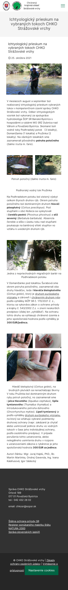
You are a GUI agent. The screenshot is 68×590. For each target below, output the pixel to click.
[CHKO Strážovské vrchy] (21, 5)
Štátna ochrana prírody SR (23, 521)
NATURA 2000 (16, 528)
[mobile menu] (63, 5)
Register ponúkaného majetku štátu (29, 524)
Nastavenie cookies (42, 570)
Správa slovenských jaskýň (24, 531)
